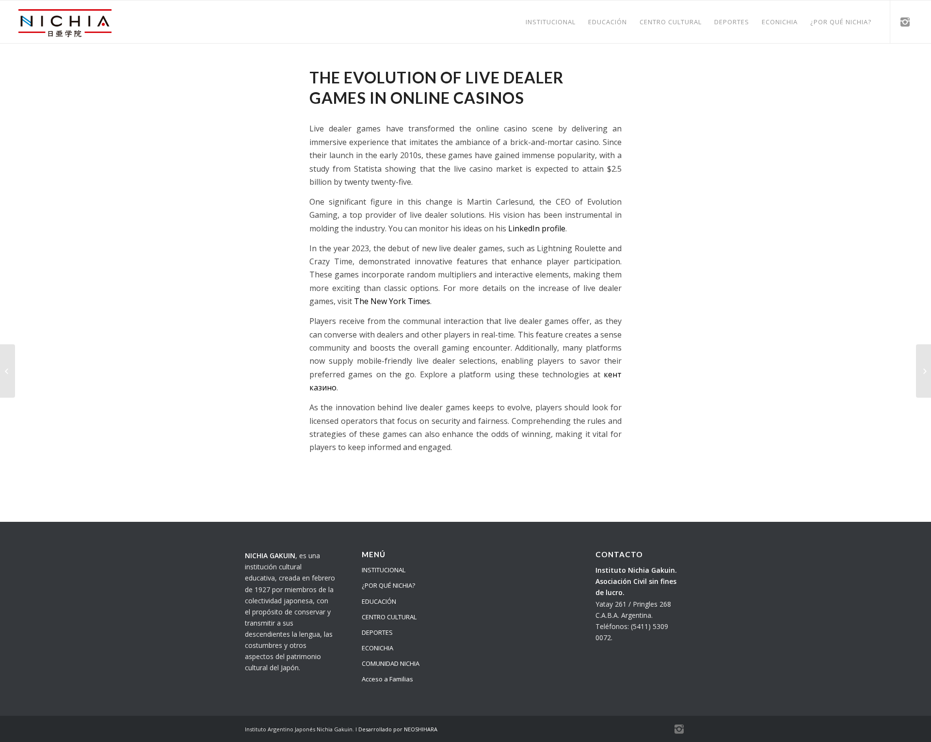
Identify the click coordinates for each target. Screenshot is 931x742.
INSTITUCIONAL (383, 569)
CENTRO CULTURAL (389, 617)
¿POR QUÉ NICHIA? (388, 585)
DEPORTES (377, 632)
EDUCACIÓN (379, 601)
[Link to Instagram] (905, 21)
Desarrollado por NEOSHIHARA (397, 729)
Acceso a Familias (387, 679)
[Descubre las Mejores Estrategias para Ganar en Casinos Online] (7, 371)
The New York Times (392, 301)
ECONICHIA (377, 648)
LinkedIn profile (536, 228)
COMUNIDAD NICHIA (390, 663)
